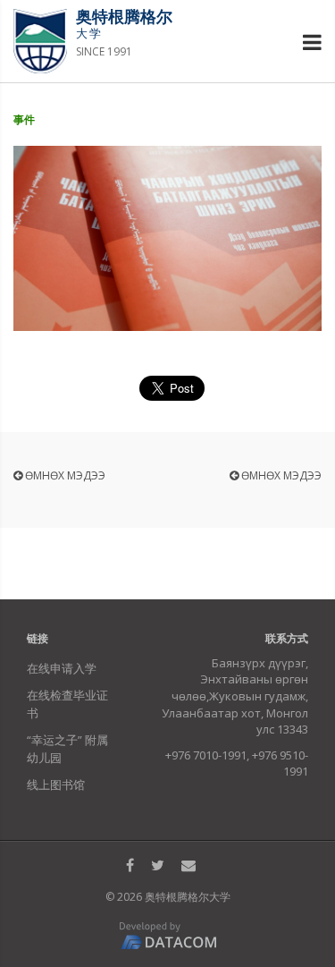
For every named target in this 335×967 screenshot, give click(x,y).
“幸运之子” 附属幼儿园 (67, 749)
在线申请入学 (61, 668)
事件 (24, 119)
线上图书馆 (56, 784)
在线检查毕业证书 (67, 704)
